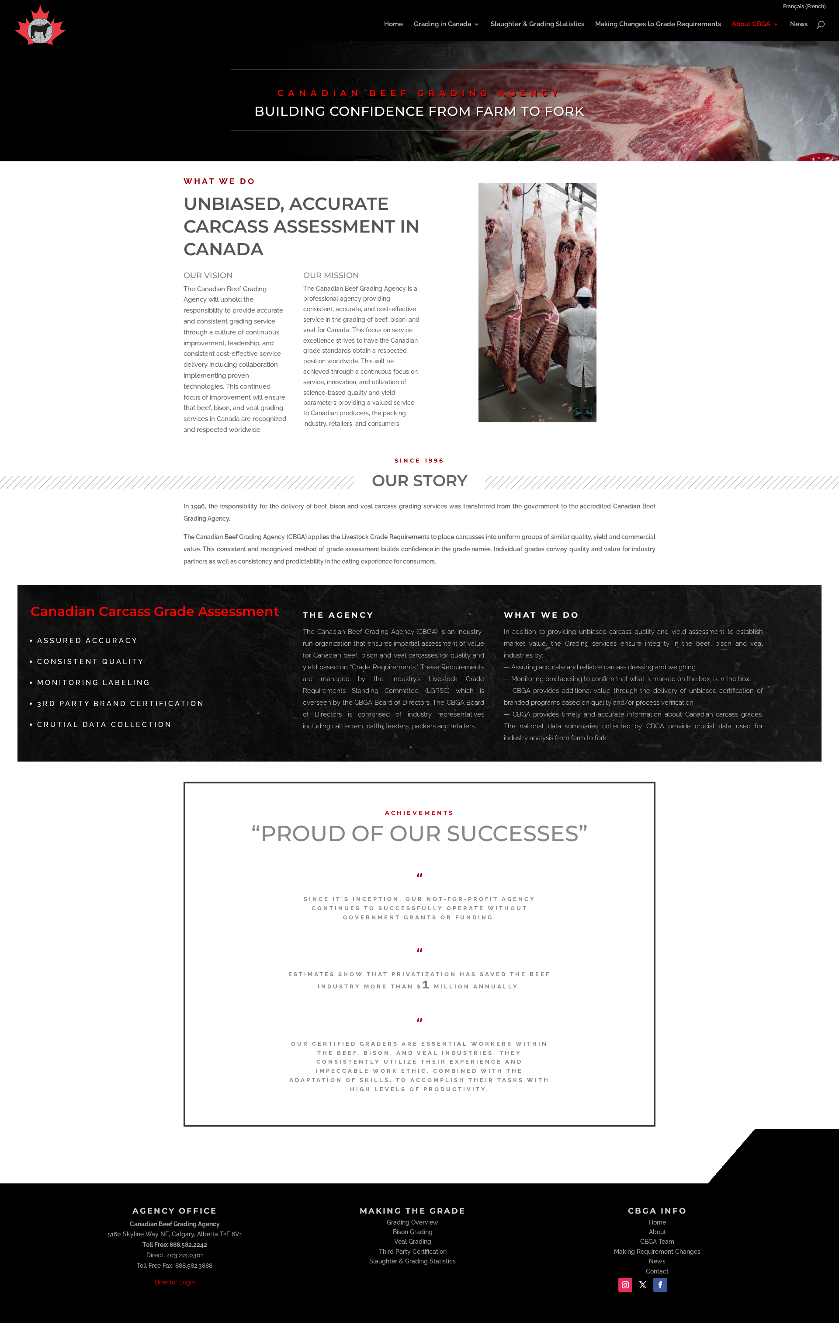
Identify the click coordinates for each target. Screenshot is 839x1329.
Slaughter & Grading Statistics (537, 24)
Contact (657, 1271)
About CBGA (751, 24)
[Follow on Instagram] (625, 1285)
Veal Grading (412, 1241)
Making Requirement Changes (657, 1251)
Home (393, 24)
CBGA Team (657, 1241)
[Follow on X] (643, 1285)
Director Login (175, 1282)
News (799, 24)
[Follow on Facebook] (660, 1285)
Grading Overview (412, 1222)
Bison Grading (413, 1231)
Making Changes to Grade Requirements (658, 24)
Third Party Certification (413, 1251)
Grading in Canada (442, 24)
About (657, 1231)
